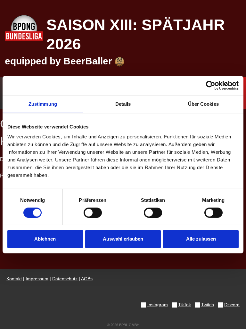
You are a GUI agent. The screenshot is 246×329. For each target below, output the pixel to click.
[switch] (93, 213)
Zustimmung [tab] (43, 103)
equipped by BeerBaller (60, 61)
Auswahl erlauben (123, 239)
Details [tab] (123, 103)
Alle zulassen (201, 239)
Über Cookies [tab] (203, 103)
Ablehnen (45, 239)
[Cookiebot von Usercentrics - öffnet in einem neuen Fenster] (211, 85)
